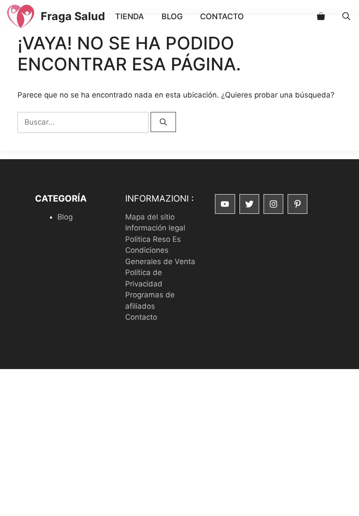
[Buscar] (163, 122)
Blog (172, 16)
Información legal (155, 227)
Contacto (222, 16)
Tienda (129, 16)
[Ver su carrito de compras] (321, 16)
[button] (346, 16)
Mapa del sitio (150, 217)
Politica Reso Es (153, 239)
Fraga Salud (73, 16)
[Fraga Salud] (20, 16)
